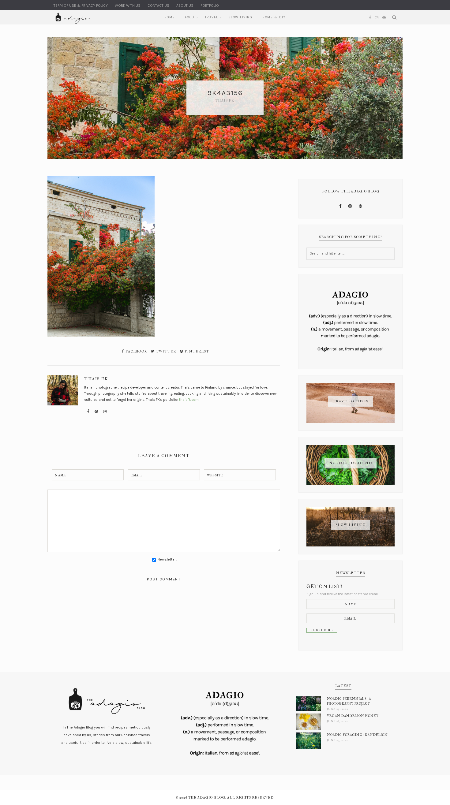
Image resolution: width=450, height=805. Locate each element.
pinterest (196, 351)
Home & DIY (274, 17)
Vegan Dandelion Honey (353, 716)
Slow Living (240, 17)
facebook (136, 351)
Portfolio (210, 5)
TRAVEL (211, 17)
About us (184, 5)
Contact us (158, 5)
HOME (169, 17)
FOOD (190, 17)
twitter (165, 351)
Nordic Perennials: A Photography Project (349, 701)
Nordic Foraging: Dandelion (357, 735)
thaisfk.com (189, 399)
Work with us (128, 5)
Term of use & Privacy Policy (81, 5)
